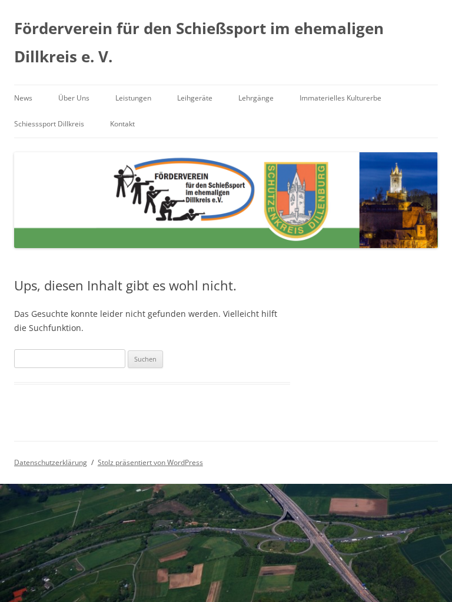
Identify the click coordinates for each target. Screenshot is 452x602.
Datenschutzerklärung (50, 462)
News (23, 98)
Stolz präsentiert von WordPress (150, 462)
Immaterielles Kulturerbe (340, 98)
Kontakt (122, 124)
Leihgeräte (194, 98)
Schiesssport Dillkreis (49, 124)
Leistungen (133, 98)
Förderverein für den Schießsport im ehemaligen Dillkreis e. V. (199, 42)
